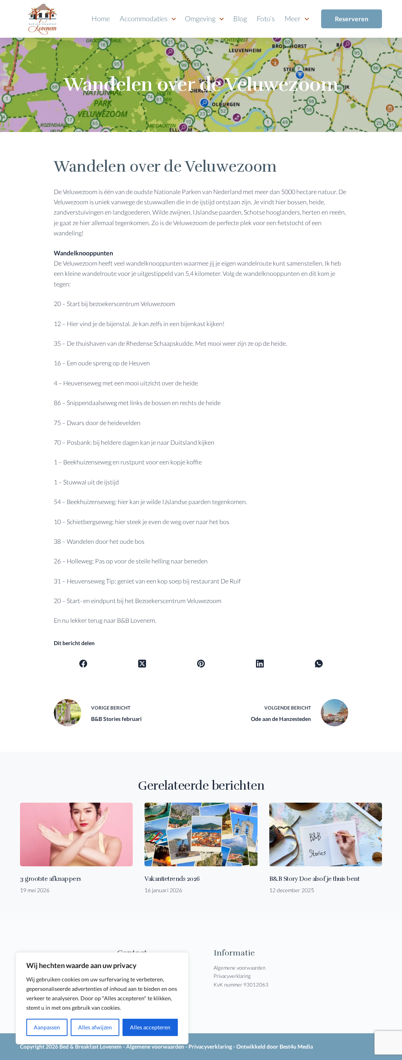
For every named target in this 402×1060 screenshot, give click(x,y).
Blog (240, 18)
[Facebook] (83, 664)
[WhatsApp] (318, 664)
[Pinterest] (201, 664)
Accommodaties (144, 18)
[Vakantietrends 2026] (200, 834)
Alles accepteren (150, 1027)
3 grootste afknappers (50, 879)
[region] (102, 998)
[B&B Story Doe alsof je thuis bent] (325, 834)
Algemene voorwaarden (239, 968)
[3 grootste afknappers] (76, 834)
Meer (293, 18)
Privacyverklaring (232, 976)
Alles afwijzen (95, 1027)
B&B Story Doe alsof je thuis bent (314, 879)
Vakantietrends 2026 (172, 879)
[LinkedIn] (259, 664)
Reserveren (351, 18)
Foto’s (266, 18)
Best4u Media (296, 1046)
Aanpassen (47, 1027)
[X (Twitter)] (142, 664)
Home (100, 18)
